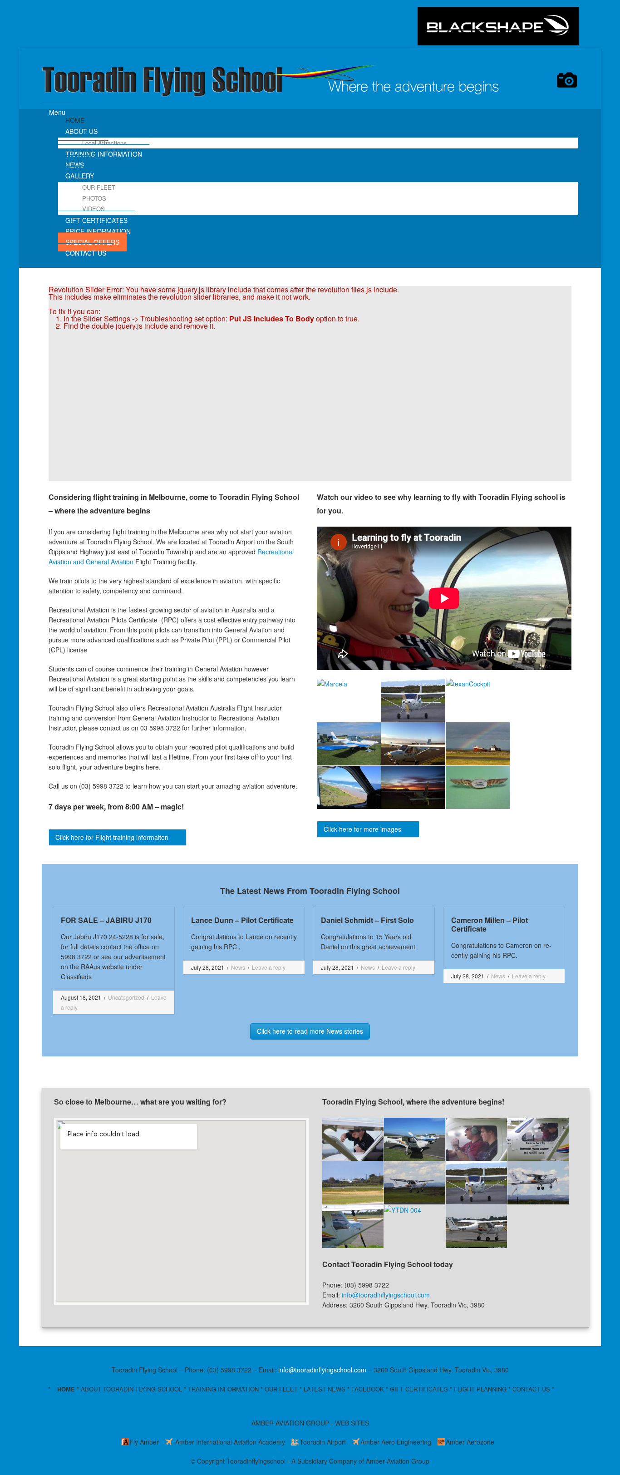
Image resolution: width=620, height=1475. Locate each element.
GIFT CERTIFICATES (419, 1389)
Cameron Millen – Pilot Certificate (489, 924)
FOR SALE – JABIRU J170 (106, 920)
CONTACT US (531, 1389)
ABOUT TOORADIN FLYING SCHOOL (131, 1389)
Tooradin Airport (323, 1441)
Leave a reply (268, 967)
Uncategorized (126, 997)
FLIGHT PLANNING (480, 1389)
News (238, 967)
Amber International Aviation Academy (229, 1441)
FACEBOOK (367, 1389)
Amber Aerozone (470, 1441)
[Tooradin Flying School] (274, 85)
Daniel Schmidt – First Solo (367, 920)
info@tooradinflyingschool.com (386, 1294)
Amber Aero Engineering (395, 1441)
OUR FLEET (281, 1389)
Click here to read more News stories (310, 1031)
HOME (66, 1389)
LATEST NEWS (324, 1389)
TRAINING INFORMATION (223, 1389)
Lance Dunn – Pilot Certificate (242, 920)
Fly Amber (144, 1441)
